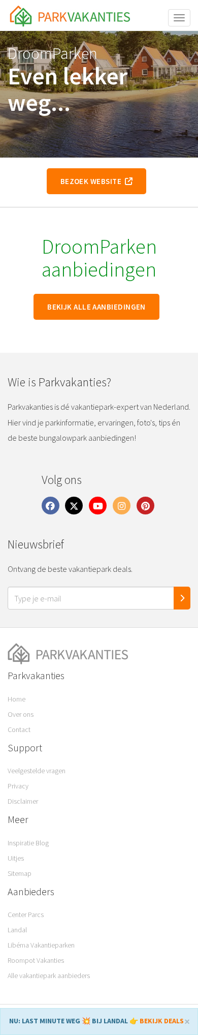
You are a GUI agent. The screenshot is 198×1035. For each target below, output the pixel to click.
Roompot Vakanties (36, 960)
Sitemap (19, 873)
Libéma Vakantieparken (41, 945)
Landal (17, 929)
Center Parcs (26, 914)
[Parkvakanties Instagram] (121, 505)
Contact (19, 729)
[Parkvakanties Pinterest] (145, 505)
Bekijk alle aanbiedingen (96, 307)
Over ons (21, 714)
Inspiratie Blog (28, 842)
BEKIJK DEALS (162, 1020)
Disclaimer (23, 801)
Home (16, 699)
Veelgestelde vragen (36, 770)
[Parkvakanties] (99, 654)
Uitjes (16, 858)
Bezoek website (92, 181)
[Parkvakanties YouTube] (98, 505)
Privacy (18, 785)
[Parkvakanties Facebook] (50, 505)
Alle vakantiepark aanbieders (49, 975)
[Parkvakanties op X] (74, 505)
